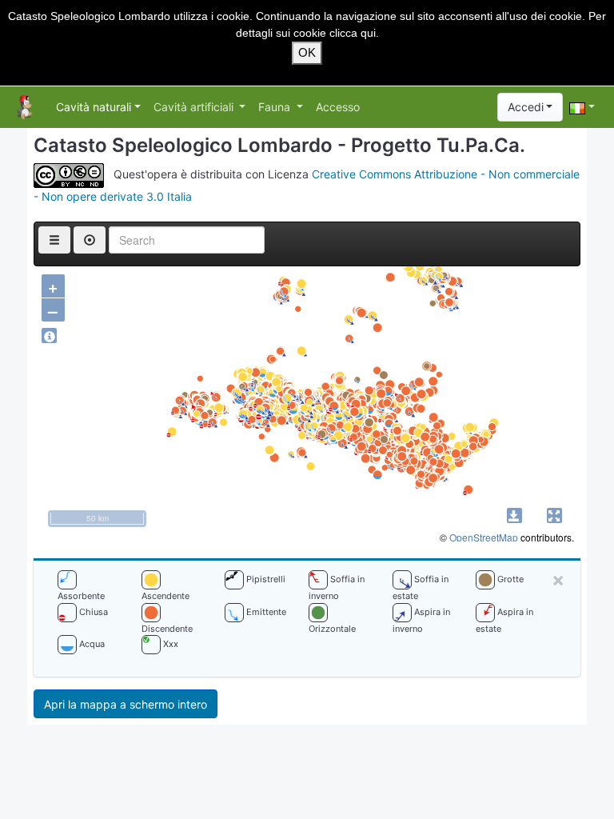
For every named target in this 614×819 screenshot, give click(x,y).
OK (307, 52)
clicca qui (352, 32)
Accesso (338, 107)
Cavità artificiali (195, 107)
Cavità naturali (93, 107)
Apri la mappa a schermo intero (125, 704)
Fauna (275, 107)
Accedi (526, 107)
